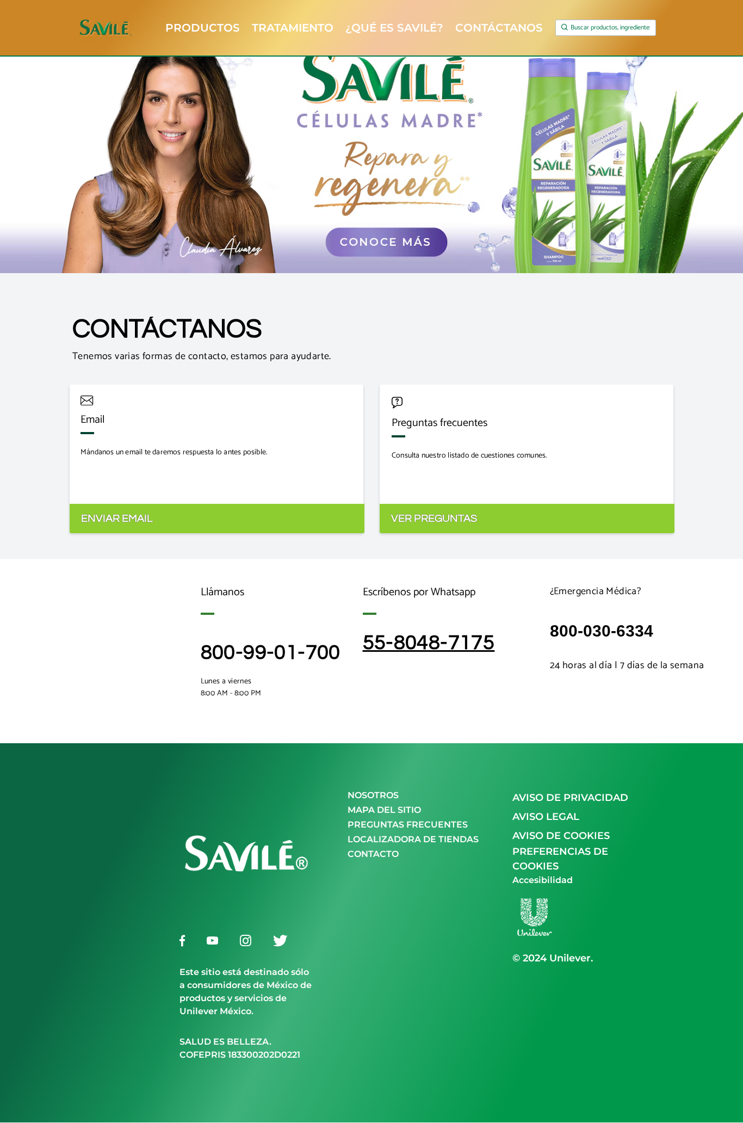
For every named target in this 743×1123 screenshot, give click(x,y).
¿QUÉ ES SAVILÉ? (394, 28)
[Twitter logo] (280, 940)
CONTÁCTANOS (499, 28)
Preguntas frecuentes (439, 423)
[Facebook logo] (182, 940)
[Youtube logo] (212, 940)
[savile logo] (246, 917)
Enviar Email (117, 518)
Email (92, 420)
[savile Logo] (113, 27)
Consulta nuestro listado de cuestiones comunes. (469, 456)
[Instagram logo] (245, 940)
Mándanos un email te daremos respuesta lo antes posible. (174, 453)
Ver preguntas (434, 518)
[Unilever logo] (534, 936)
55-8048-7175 (429, 642)
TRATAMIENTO (292, 28)
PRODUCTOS (202, 28)
